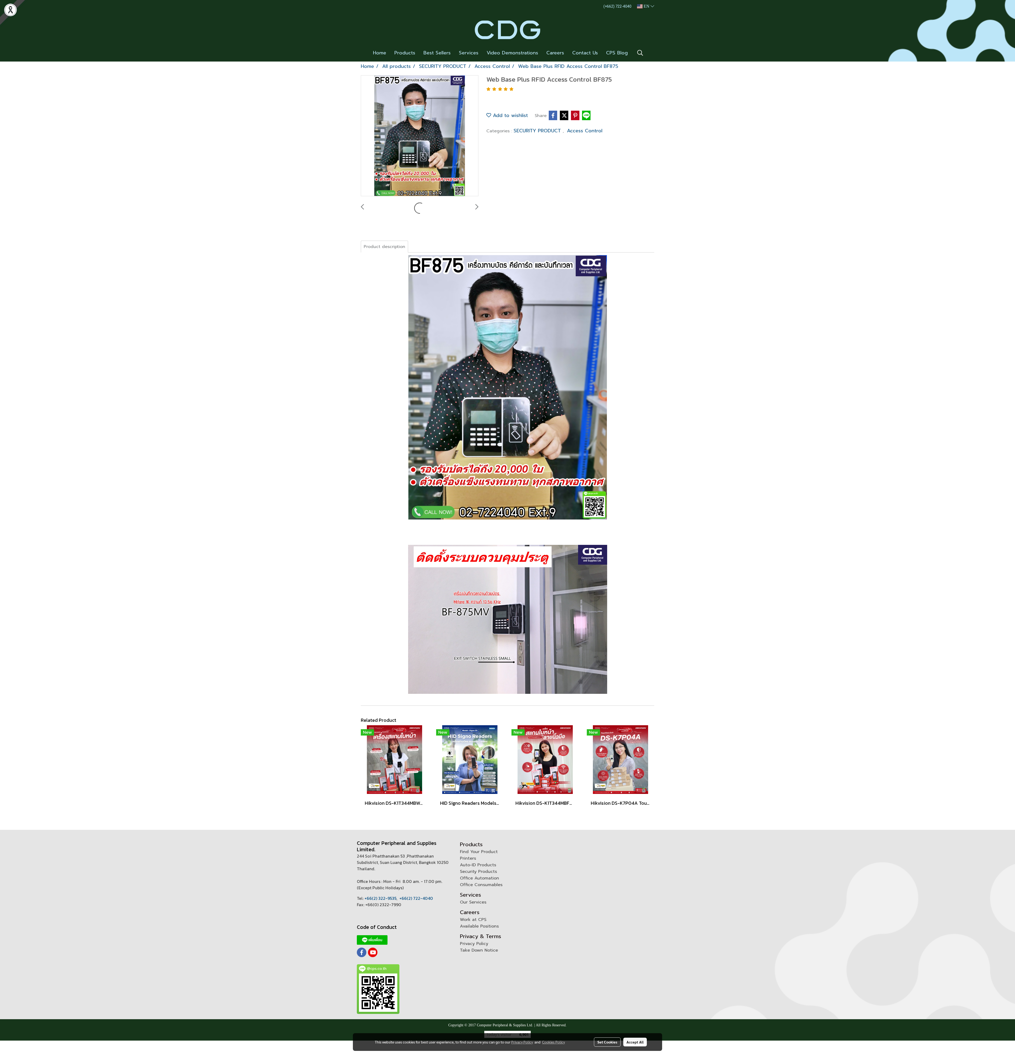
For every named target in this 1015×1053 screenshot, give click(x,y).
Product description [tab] (384, 247)
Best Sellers (437, 53)
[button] (640, 53)
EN (646, 6)
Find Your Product (479, 852)
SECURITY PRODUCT (538, 130)
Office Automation (479, 878)
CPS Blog (617, 53)
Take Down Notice (479, 950)
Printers (468, 858)
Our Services (473, 902)
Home (379, 53)
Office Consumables (481, 885)
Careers (555, 53)
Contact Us (585, 53)
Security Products (478, 871)
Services (468, 53)
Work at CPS (473, 919)
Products (404, 53)
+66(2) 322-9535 (380, 898)
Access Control (584, 130)
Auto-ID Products (478, 865)
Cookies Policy (553, 1042)
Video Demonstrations (512, 53)
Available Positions (479, 926)
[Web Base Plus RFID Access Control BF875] (419, 136)
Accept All (635, 1042)
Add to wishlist (509, 115)
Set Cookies (607, 1042)
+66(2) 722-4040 (416, 898)
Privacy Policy (474, 943)
